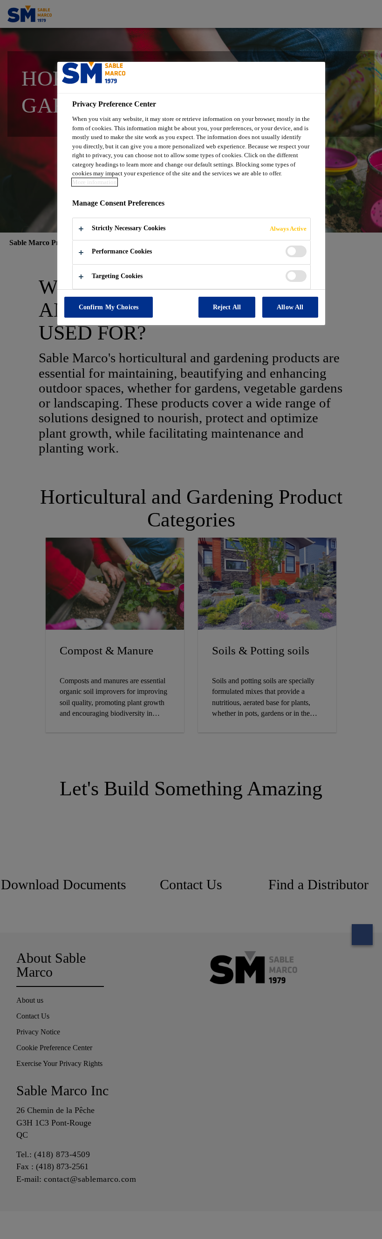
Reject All (227, 307)
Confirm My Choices (109, 307)
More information (94, 182)
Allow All (290, 307)
